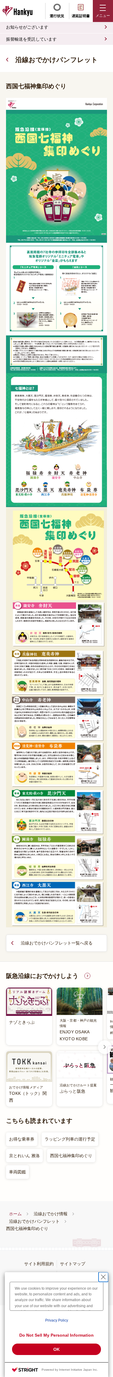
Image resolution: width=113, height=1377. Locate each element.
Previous (8, 1047)
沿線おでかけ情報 (50, 1213)
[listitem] (54, 1047)
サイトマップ (72, 1263)
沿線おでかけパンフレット (56, 60)
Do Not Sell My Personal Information (56, 1335)
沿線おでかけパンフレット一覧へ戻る (57, 943)
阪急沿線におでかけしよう (42, 976)
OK (56, 1349)
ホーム (15, 1213)
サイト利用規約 (39, 1263)
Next (105, 1047)
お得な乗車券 (21, 1139)
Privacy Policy (56, 1320)
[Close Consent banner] (103, 1277)
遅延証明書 (81, 16)
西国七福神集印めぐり (71, 1155)
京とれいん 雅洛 (24, 1155)
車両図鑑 (17, 1171)
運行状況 (57, 16)
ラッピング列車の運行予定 (70, 1139)
